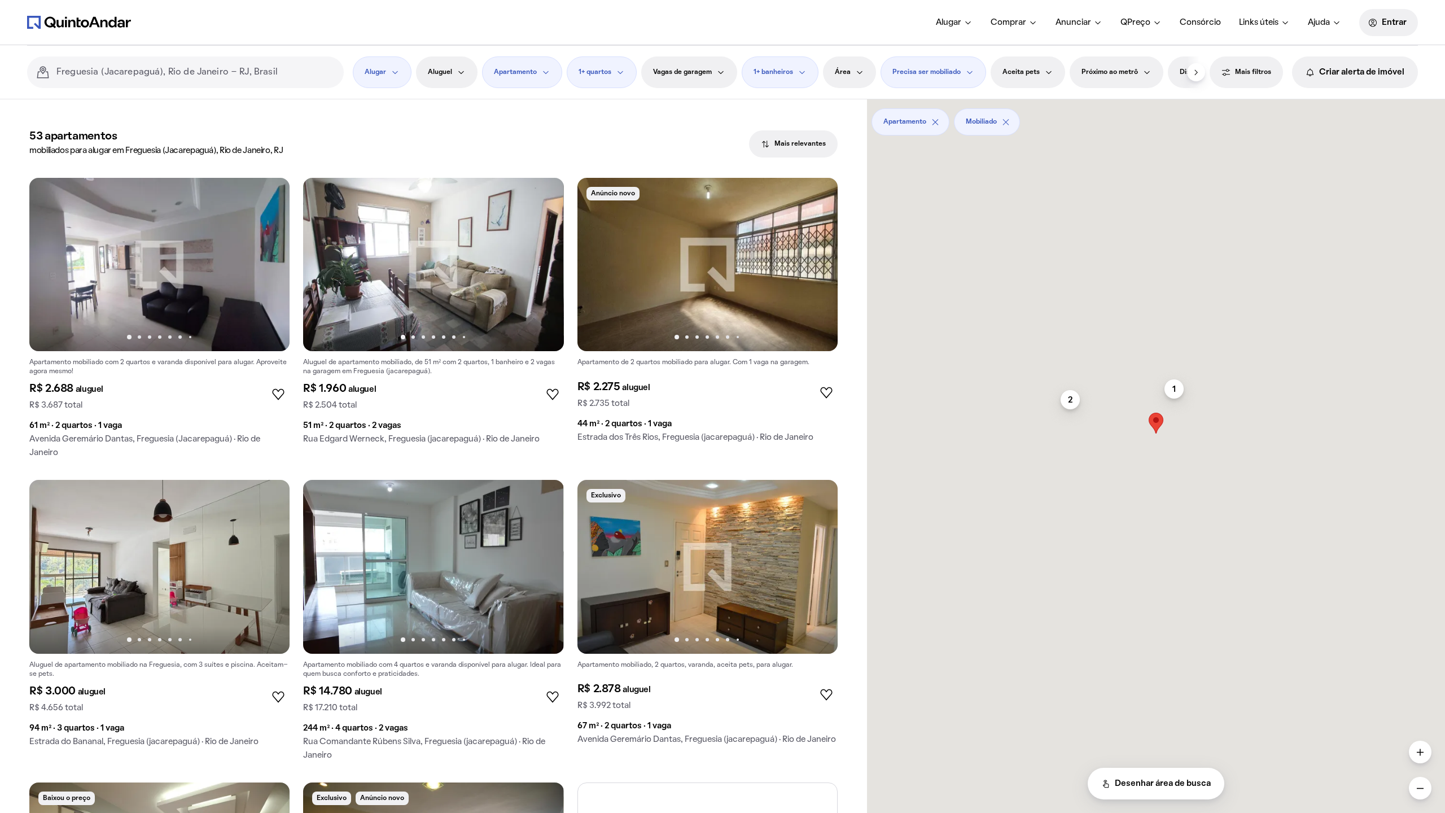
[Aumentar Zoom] (1420, 752)
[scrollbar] (1156, 117)
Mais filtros (1253, 72)
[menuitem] (954, 22)
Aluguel (440, 72)
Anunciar (1073, 23)
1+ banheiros (773, 72)
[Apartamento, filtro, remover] (935, 122)
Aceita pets (1021, 72)
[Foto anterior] (49, 264)
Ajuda (1319, 23)
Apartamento (515, 72)
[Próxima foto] (269, 264)
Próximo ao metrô (1109, 72)
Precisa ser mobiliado (926, 72)
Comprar (1008, 23)
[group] (159, 322)
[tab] (793, 144)
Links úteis (1258, 23)
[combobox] (195, 72)
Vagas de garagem (682, 72)
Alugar (948, 23)
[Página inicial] (79, 22)
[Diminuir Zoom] (1420, 788)
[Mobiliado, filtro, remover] (1005, 122)
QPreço (1135, 23)
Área (843, 72)
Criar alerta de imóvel (1361, 72)
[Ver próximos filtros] (1196, 72)
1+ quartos (595, 72)
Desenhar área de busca (1163, 784)
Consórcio (1200, 23)
